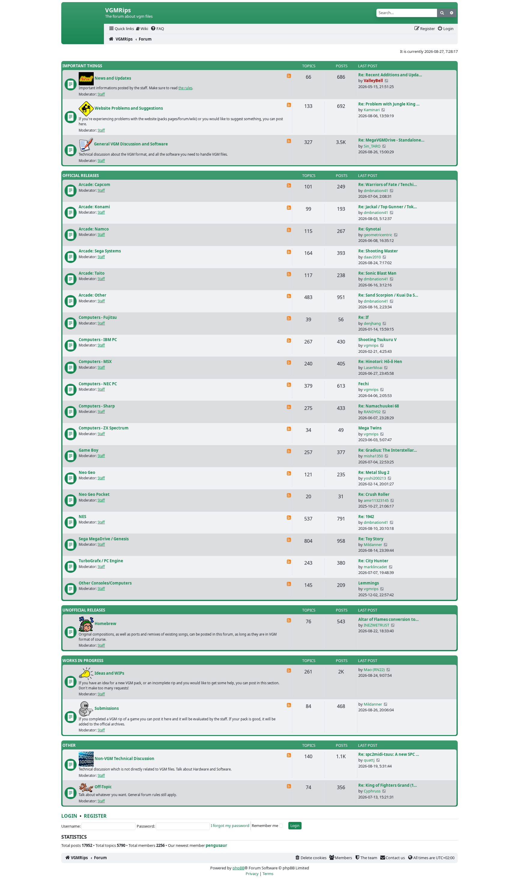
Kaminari (372, 109)
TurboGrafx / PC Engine (101, 560)
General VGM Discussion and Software (131, 144)
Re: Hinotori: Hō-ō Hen (380, 361)
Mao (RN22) (374, 669)
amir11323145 (376, 500)
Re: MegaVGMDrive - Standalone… (391, 140)
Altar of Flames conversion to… (388, 619)
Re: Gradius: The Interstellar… (387, 450)
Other (69, 745)
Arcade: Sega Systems (100, 251)
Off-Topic (103, 787)
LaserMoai (373, 367)
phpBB (238, 868)
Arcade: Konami (94, 206)
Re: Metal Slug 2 (373, 472)
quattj (369, 760)
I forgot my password (230, 825)
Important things (82, 66)
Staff (101, 94)
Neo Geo (87, 472)
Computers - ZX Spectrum (104, 428)
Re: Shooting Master (378, 251)
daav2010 (372, 257)
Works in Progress (82, 660)
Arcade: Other (92, 295)
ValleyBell (373, 80)
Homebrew (105, 623)
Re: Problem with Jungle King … (389, 104)
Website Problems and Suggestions (129, 108)
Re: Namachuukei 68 (378, 406)
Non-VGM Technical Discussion (124, 758)
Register (95, 816)
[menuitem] (121, 29)
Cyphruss (372, 791)
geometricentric (378, 234)
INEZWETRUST (376, 625)
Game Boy (88, 450)
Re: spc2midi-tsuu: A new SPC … (388, 754)
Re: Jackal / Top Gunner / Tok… (387, 206)
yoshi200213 (375, 478)
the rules (185, 88)
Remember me (265, 825)
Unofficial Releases (83, 610)
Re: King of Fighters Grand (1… (387, 785)
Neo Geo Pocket (94, 494)
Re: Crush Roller (374, 494)
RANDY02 (372, 411)
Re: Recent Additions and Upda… (390, 75)
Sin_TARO (372, 146)
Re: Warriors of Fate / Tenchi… (387, 184)
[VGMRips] (82, 39)
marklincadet (375, 566)
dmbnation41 (376, 190)
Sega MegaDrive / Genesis (104, 539)
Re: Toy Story (370, 539)
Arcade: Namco (94, 229)
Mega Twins (369, 428)
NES (82, 516)
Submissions (107, 708)
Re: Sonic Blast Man (377, 273)
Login (69, 816)
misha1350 (373, 456)
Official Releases (80, 175)
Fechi (363, 383)
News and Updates (113, 78)
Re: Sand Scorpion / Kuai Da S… (388, 295)
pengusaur (216, 845)
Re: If (363, 317)
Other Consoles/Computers (105, 583)
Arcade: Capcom (94, 184)
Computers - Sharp (97, 406)
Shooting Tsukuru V (377, 339)
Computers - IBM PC (98, 339)
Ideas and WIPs (109, 673)
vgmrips (371, 345)
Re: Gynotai (369, 229)
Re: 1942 (366, 516)
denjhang (372, 323)
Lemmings (368, 583)
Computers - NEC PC (98, 383)
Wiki (144, 28)
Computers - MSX (95, 361)
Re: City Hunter (373, 560)
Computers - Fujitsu (98, 317)
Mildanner (373, 544)
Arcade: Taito (92, 273)
